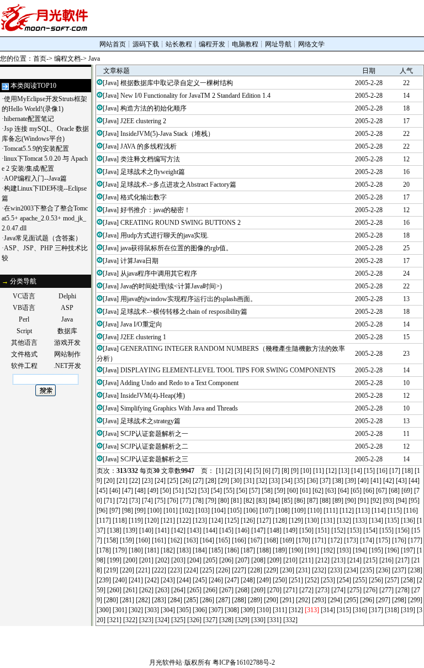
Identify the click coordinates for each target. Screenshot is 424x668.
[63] (330, 491)
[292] (303, 600)
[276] (370, 590)
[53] (203, 491)
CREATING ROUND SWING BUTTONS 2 (180, 223)
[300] (104, 610)
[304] (168, 610)
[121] (168, 520)
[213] (338, 560)
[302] (136, 610)
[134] (376, 520)
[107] (266, 510)
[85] (287, 500)
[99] (140, 510)
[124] (216, 520)
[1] (220, 471)
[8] (285, 471)
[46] (114, 491)
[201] (146, 560)
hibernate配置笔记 (29, 119)
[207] (242, 560)
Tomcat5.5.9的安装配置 (36, 148)
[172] (335, 540)
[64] (343, 491)
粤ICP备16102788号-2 (244, 662)
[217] (402, 560)
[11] (318, 471)
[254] (344, 580)
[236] (383, 570)
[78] (198, 500)
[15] (369, 471)
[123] (200, 520)
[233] (335, 570)
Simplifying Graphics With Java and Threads (179, 408)
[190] (296, 550)
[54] (216, 491)
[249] (264, 580)
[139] (130, 530)
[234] (351, 570)
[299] (415, 600)
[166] (239, 540)
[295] (351, 600)
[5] (257, 471)
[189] (280, 550)
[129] (296, 520)
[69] (406, 491)
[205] (210, 560)
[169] (287, 540)
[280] (111, 600)
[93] (388, 500)
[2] (229, 471)
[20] (109, 481)
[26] (185, 481)
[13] (343, 471)
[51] (178, 491)
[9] (295, 471)
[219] (111, 570)
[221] (143, 570)
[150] (306, 530)
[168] (271, 540)
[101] (170, 510)
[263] (162, 590)
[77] (185, 500)
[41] (375, 481)
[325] (178, 620)
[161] (159, 540)
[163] (191, 540)
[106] (250, 510)
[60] (292, 491)
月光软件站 (165, 662)
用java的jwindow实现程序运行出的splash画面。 (188, 299)
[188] (264, 550)
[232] (319, 570)
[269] (258, 590)
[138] (114, 530)
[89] (337, 500)
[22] (134, 481)
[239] (104, 580)
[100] (154, 510)
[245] (200, 580)
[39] (350, 481)
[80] (223, 500)
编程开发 (212, 44)
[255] (360, 580)
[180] (136, 550)
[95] (414, 500)
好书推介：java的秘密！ (155, 210)
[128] (280, 520)
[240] (120, 580)
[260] (114, 590)
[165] (223, 540)
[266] (210, 590)
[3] (238, 471)
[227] (239, 570)
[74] (147, 500)
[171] (319, 540)
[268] (242, 590)
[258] (408, 580)
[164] (207, 540)
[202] (162, 560)
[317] (376, 610)
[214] (354, 560)
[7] (276, 471)
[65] (356, 491)
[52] (191, 491)
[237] (399, 570)
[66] (368, 491)
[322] (130, 620)
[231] (303, 570)
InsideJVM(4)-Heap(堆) (152, 395)
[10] (305, 471)
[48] (140, 491)
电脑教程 (245, 44)
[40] (363, 481)
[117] (104, 520)
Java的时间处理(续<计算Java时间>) (171, 286)
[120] (152, 520)
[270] (274, 590)
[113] (363, 510)
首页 (39, 58)
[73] (134, 500)
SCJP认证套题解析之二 (154, 446)
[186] (232, 550)
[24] (160, 481)
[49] (152, 491)
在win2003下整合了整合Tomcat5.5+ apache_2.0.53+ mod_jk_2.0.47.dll (45, 218)
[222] (159, 570)
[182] (168, 550)
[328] (226, 620)
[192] (328, 550)
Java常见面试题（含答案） (43, 238)
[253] (328, 580)
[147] (258, 530)
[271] (290, 590)
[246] (216, 580)
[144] (210, 530)
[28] (210, 481)
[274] (338, 590)
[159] (127, 540)
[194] (360, 550)
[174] (367, 540)
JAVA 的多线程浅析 (148, 146)
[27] (198, 481)
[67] (381, 491)
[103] (202, 510)
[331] (274, 620)
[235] (367, 570)
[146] (242, 530)
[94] (401, 500)
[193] (344, 550)
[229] (271, 570)
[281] (127, 600)
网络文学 (311, 44)
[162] (175, 540)
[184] (200, 550)
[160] (143, 540)
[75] (160, 500)
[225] (207, 570)
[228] (255, 570)
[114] (379, 510)
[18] (407, 471)
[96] (102, 510)
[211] (306, 560)
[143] (194, 530)
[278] (402, 590)
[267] (226, 590)
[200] (130, 560)
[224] (191, 570)
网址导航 (278, 44)
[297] (383, 600)
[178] (104, 550)
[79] (210, 500)
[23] (147, 481)
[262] (146, 590)
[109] (299, 510)
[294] (335, 600)
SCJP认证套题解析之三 (154, 459)
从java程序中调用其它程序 (158, 273)
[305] (184, 610)
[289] (255, 600)
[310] (264, 610)
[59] (279, 491)
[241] (136, 580)
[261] (130, 590)
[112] (347, 510)
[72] (122, 500)
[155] (386, 530)
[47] (127, 491)
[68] (394, 491)
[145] (226, 530)
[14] (356, 471)
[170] (303, 540)
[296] (367, 600)
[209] (274, 560)
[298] (399, 600)
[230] (287, 570)
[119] (136, 520)
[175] (383, 540)
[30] (236, 481)
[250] (280, 580)
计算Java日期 (139, 261)
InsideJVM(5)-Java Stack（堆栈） (167, 134)
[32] (261, 481)
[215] (370, 560)
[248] (248, 580)
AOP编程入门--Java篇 (35, 178)
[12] (331, 471)
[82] (249, 500)
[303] (152, 610)
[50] (165, 491)
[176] (399, 540)
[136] (408, 520)
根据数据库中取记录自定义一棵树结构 (176, 83)
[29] (223, 481)
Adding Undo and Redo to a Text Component (179, 383)
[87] (312, 500)
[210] (290, 560)
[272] (306, 590)
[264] (178, 590)
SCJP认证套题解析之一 (154, 434)
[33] (274, 481)
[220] (127, 570)
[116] (411, 510)
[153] (354, 530)
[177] (415, 540)
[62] (318, 491)
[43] (401, 481)
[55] (229, 491)
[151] (322, 530)
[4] (248, 471)
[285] (191, 600)
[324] (162, 620)
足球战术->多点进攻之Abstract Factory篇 (178, 184)
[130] (312, 520)
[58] (267, 491)
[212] (322, 560)
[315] (344, 610)
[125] (232, 520)
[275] (354, 590)
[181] (152, 550)
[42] (388, 481)
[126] (248, 520)
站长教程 (179, 44)
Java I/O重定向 (141, 324)
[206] (226, 560)
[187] (248, 550)
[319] (408, 610)
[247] (232, 580)
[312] (296, 610)
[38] (337, 481)
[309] (248, 610)
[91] (363, 500)
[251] (296, 580)
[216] (386, 560)
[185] (216, 550)
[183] (184, 550)
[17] (394, 471)
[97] (114, 510)
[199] (114, 560)
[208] (258, 560)
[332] (290, 620)
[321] (114, 620)
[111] (331, 510)
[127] (264, 520)
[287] (223, 600)
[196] (392, 550)
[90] (350, 500)
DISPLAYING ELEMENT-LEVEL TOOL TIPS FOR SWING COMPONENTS (228, 370)
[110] (315, 510)
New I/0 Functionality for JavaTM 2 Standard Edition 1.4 (195, 95)
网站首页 (112, 44)
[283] (159, 600)
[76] (172, 500)
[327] (210, 620)
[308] (232, 610)
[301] (120, 610)
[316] (360, 610)
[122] (184, 520)
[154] (370, 530)
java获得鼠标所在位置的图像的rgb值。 (176, 248)
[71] (109, 500)
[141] (162, 530)
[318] (392, 610)
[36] (312, 481)
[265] (194, 590)
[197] (408, 550)
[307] (216, 610)
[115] (395, 510)
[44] (414, 481)
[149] (290, 530)
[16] (382, 471)
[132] (344, 520)
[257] (392, 580)
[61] (305, 491)
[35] (299, 481)
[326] (194, 620)
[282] (143, 600)
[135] (392, 520)
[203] (178, 560)
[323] (146, 620)
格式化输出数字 (143, 197)
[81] (236, 500)
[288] (239, 600)
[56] (241, 491)
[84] (274, 500)
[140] (146, 530)
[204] (194, 560)
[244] (184, 580)
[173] (351, 540)
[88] (325, 500)
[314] (328, 610)
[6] (267, 471)
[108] (282, 510)
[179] (120, 550)
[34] (287, 481)
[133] (360, 520)
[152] (338, 530)
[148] (274, 530)
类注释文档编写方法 (150, 159)
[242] (152, 580)
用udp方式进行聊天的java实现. (164, 235)
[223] (175, 570)
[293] (319, 600)
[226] (223, 570)
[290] (271, 600)
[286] (207, 600)
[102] (186, 510)
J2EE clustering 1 (143, 337)
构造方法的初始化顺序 (153, 108)
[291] (287, 600)
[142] (178, 530)
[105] (234, 510)
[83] (261, 500)
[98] (127, 510)
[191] (312, 550)
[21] (122, 481)
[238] (415, 570)
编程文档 (67, 58)
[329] (242, 620)
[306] (200, 610)
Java (94, 58)
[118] (120, 520)
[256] (376, 580)
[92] (375, 500)
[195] (376, 550)
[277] (386, 590)
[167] (255, 540)
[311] (280, 610)
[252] (312, 580)
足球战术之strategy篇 (150, 421)
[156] (402, 530)
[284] (175, 600)
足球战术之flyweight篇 (152, 172)
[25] (172, 481)
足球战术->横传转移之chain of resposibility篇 (183, 311)
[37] (325, 481)
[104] (218, 510)
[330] (258, 620)
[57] (254, 491)
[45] (102, 491)
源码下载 (145, 44)
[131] (328, 520)
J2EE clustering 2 (143, 121)
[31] (249, 481)
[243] (168, 580)
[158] (111, 540)
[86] (299, 500)
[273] (322, 590)
